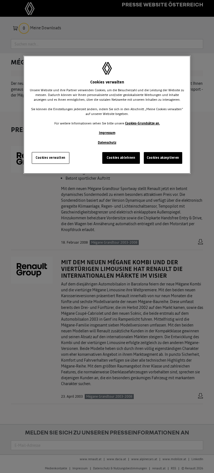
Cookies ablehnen (121, 157)
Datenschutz (107, 142)
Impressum (107, 133)
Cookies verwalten (50, 157)
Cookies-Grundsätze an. (142, 123)
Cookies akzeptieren (163, 157)
